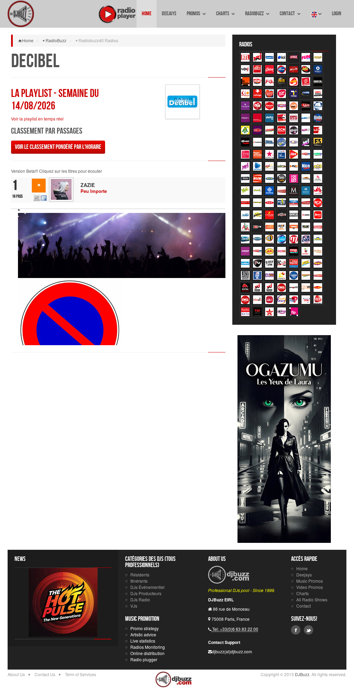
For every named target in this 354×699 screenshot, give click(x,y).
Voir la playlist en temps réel (37, 119)
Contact (288, 13)
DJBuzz (21, 14)
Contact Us (45, 674)
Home (146, 13)
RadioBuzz (254, 13)
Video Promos (309, 587)
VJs (133, 606)
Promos (194, 13)
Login (336, 13)
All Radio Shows (311, 599)
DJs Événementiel (147, 587)
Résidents (139, 574)
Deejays (169, 13)
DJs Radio (140, 599)
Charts (223, 13)
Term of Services (80, 674)
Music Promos (309, 581)
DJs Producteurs (145, 593)
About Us (16, 674)
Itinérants (139, 581)
